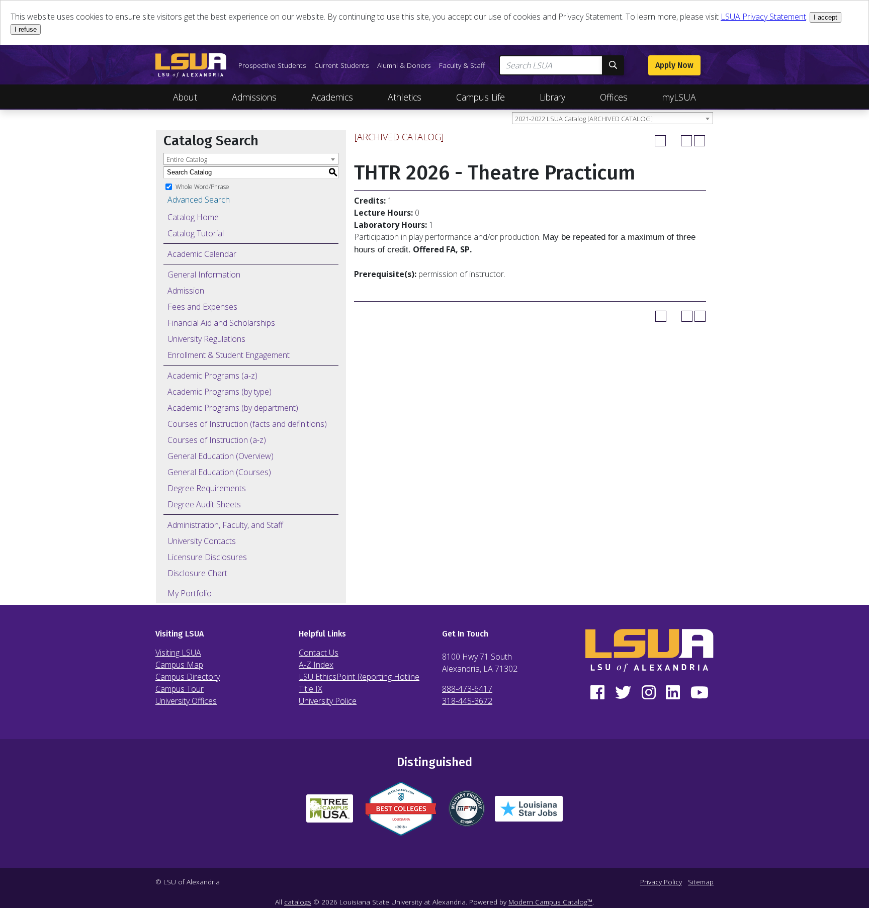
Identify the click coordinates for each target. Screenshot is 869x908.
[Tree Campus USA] (329, 812)
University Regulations (206, 338)
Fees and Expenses (202, 306)
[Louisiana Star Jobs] (529, 813)
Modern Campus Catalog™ (550, 901)
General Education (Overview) (220, 456)
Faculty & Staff (462, 65)
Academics (332, 97)
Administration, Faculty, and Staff (225, 524)
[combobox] (612, 118)
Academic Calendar (201, 253)
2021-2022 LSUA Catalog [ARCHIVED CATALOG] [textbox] (584, 118)
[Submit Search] (613, 65)
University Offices (186, 700)
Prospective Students (272, 65)
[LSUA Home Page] (190, 65)
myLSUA (679, 97)
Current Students (341, 65)
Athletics (404, 97)
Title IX (310, 688)
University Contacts (201, 541)
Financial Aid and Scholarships (221, 322)
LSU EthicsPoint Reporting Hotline (359, 676)
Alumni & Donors (404, 65)
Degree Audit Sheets (204, 504)
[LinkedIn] (673, 692)
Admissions (254, 97)
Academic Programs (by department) (232, 407)
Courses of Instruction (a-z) (216, 439)
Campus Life (480, 97)
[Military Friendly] (467, 812)
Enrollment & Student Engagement (228, 354)
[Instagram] (648, 692)
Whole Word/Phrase (202, 186)
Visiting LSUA (178, 652)
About (185, 97)
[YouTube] (699, 692)
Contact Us (318, 652)
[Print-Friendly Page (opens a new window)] (686, 140)
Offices (614, 97)
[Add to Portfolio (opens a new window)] (660, 140)
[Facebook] (597, 692)
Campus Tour (179, 688)
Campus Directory (187, 676)
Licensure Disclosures (207, 557)
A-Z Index (316, 664)
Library (552, 97)
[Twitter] (623, 692)
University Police (328, 700)
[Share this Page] (673, 140)
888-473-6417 (467, 688)
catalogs (297, 901)
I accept (825, 17)
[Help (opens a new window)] (699, 140)
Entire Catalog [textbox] (186, 159)
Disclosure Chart (197, 573)
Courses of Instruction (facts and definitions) (247, 423)
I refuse (26, 29)
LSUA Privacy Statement (763, 16)
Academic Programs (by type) (219, 391)
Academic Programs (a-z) (212, 375)
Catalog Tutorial (195, 233)
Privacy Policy (661, 881)
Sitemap (701, 881)
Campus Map (179, 664)
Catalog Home (193, 217)
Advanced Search (198, 199)
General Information (203, 274)
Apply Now (674, 65)
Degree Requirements (206, 488)
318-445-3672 (467, 700)
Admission (185, 290)
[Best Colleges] (401, 813)
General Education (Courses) (219, 472)
